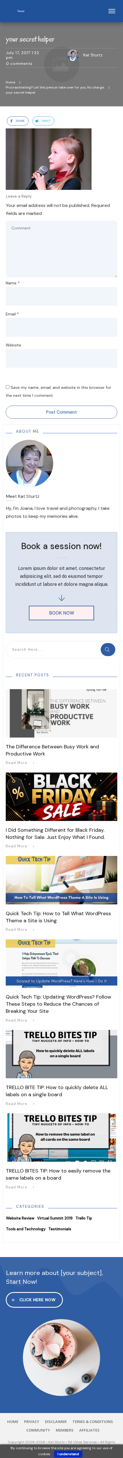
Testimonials (59, 1229)
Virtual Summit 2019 (55, 1218)
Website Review (20, 1218)
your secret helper (30, 39)
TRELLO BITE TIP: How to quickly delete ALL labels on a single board (57, 1091)
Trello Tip (84, 1218)
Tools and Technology (25, 1229)
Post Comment (61, 412)
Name (13, 283)
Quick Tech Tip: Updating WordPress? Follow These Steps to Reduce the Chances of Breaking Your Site (58, 1004)
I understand (68, 1454)
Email (12, 314)
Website (13, 345)
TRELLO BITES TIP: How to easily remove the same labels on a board (58, 1174)
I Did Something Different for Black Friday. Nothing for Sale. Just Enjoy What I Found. (55, 834)
